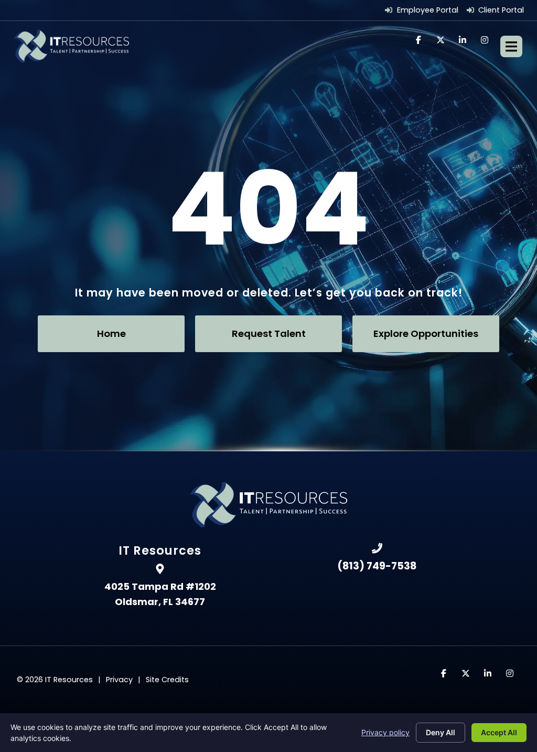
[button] (511, 46)
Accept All (499, 732)
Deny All (440, 732)
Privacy (119, 679)
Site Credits (167, 679)
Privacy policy (385, 732)
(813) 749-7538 (376, 566)
